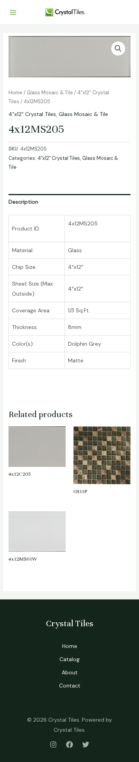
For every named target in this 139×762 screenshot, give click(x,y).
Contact (69, 685)
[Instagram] (53, 744)
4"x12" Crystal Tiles (32, 114)
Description (23, 201)
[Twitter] (85, 744)
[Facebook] (69, 744)
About (70, 672)
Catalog (69, 659)
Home (15, 92)
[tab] (69, 202)
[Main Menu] (13, 12)
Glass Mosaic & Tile (50, 92)
